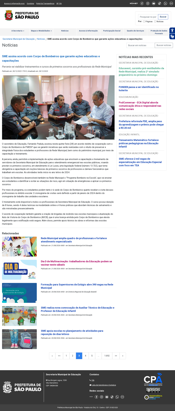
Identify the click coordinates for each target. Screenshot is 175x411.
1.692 (107, 355)
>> (116, 355)
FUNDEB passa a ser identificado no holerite (139, 89)
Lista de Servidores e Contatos (104, 385)
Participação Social (111, 31)
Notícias (160, 21)
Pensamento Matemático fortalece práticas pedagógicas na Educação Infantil (139, 143)
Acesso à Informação (88, 31)
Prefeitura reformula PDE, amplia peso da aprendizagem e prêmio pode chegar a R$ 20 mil (141, 124)
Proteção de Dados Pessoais (159, 32)
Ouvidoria (30, 4)
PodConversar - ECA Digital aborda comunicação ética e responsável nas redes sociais (140, 106)
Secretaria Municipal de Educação (19, 39)
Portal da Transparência (45, 4)
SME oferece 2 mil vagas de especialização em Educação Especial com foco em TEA (140, 162)
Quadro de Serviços (135, 31)
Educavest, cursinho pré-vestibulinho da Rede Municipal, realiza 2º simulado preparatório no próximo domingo (141, 71)
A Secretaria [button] (17, 31)
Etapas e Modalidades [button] (40, 31)
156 (92, 380)
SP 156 (59, 4)
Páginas (149, 21)
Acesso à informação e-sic (14, 4)
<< (59, 355)
